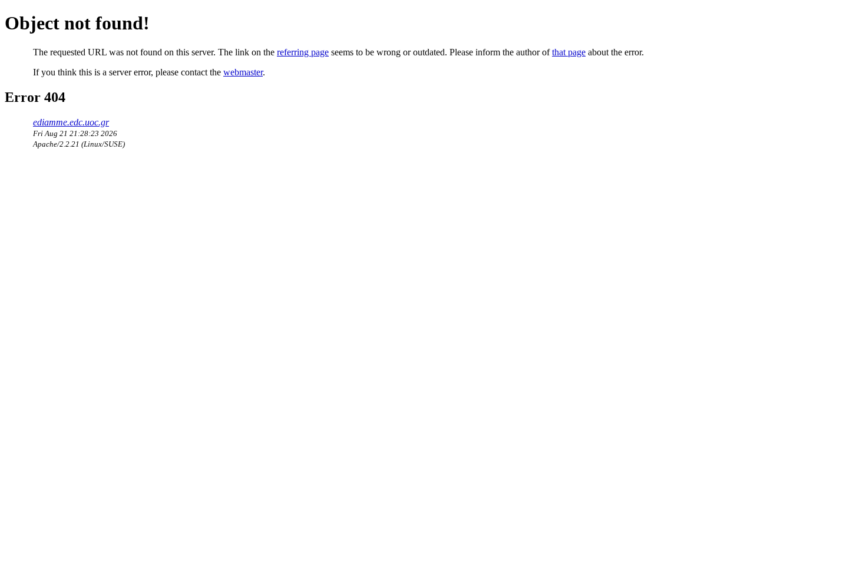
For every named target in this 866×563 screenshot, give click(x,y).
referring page (303, 52)
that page (569, 52)
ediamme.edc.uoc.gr (71, 122)
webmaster (243, 72)
